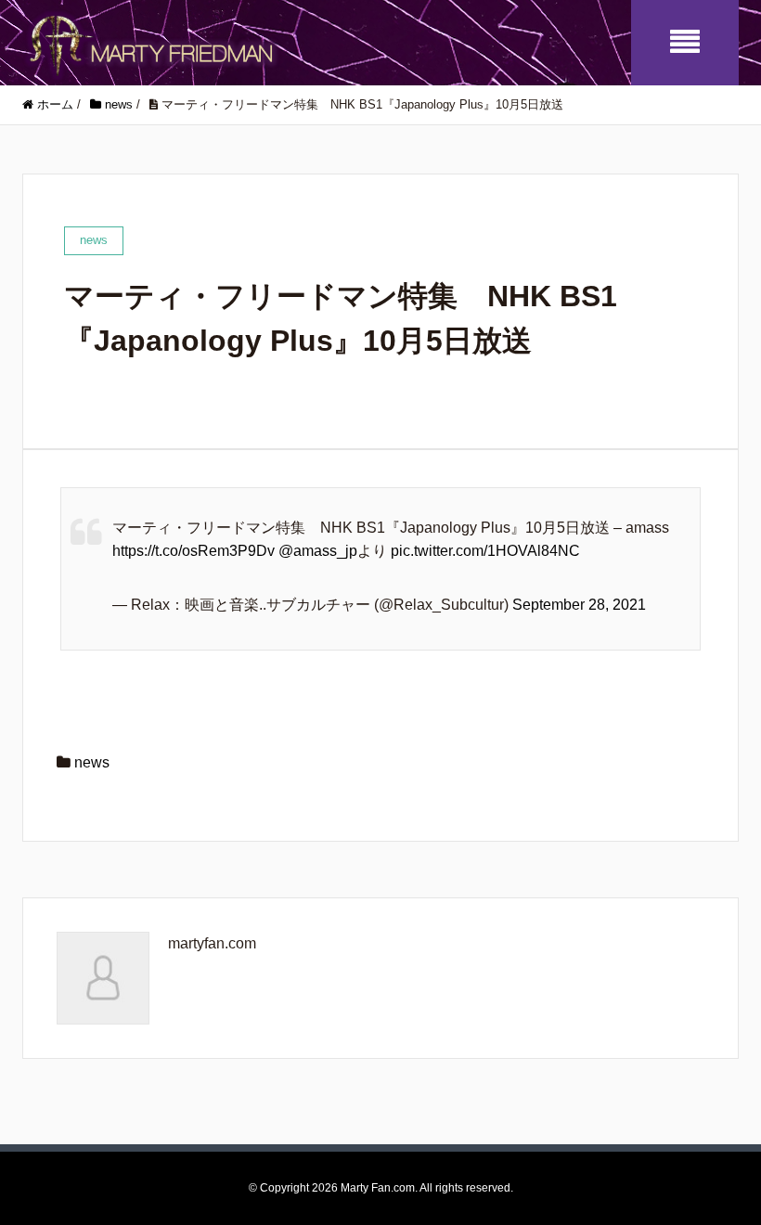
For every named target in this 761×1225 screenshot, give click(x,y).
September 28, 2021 (579, 604)
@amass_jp (317, 551)
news (92, 762)
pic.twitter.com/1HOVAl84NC (485, 551)
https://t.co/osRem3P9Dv (193, 551)
